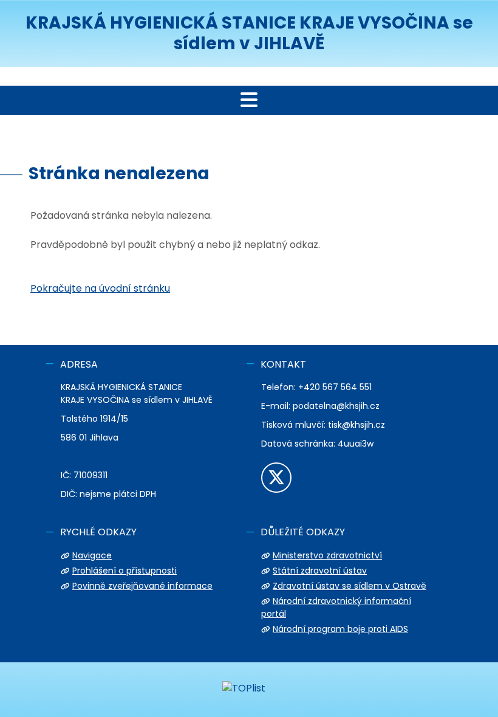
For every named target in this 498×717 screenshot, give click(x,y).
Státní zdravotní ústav (320, 570)
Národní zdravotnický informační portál (336, 607)
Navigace (92, 555)
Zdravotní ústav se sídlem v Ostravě (349, 586)
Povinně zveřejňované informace (142, 586)
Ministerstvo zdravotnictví (327, 555)
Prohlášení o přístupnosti (124, 570)
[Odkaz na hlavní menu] (249, 100)
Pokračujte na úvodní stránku (100, 288)
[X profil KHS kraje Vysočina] (276, 477)
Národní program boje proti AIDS (340, 629)
